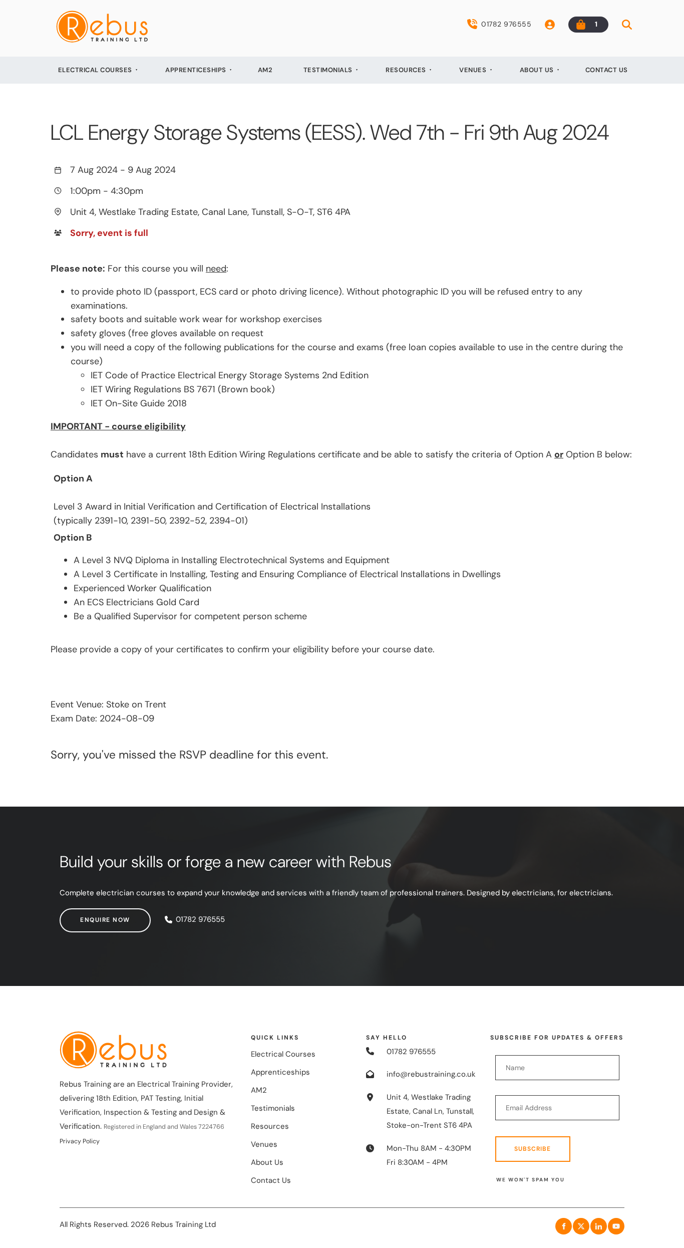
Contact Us (606, 70)
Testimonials (328, 70)
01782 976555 (506, 24)
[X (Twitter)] (581, 1226)
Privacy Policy (80, 1141)
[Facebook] (563, 1226)
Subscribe (532, 1149)
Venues (472, 70)
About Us (537, 70)
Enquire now (85, 915)
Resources (406, 70)
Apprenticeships (195, 70)
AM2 (265, 70)
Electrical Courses (95, 70)
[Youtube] (616, 1226)
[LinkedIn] (598, 1226)
